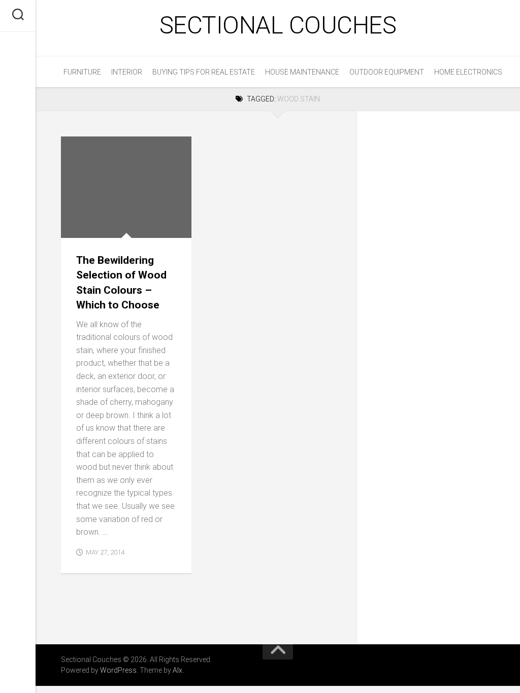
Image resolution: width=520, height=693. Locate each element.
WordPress (118, 670)
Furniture (82, 72)
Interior (126, 72)
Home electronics (468, 72)
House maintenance (302, 72)
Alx (177, 670)
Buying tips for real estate (203, 72)
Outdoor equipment (386, 72)
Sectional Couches (278, 25)
